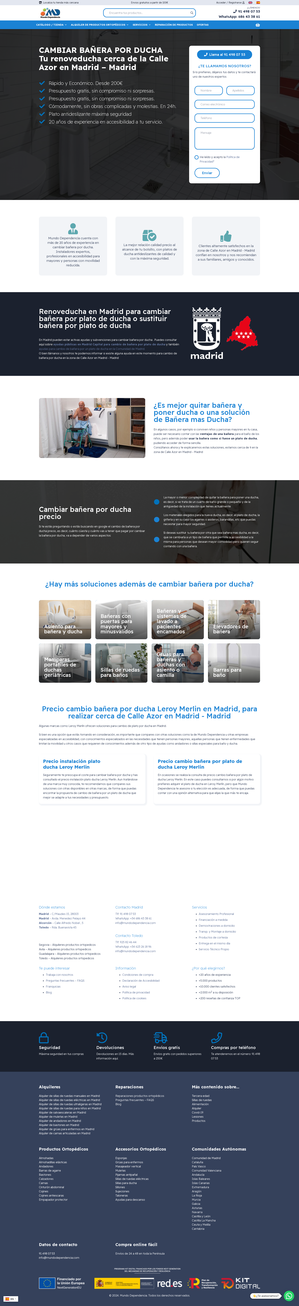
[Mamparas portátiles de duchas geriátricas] (65, 663)
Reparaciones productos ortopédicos (139, 1096)
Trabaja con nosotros (59, 974)
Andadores (46, 1166)
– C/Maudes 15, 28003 (59, 914)
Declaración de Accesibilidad (141, 980)
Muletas (120, 1170)
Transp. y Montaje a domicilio (217, 931)
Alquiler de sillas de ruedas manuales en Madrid (69, 1096)
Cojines (43, 1191)
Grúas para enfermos (129, 1162)
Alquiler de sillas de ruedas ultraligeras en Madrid (70, 1104)
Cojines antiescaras (51, 1195)
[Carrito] (257, 24)
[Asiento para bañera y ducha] (65, 619)
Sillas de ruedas (202, 1100)
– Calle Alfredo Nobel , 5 (61, 923)
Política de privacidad (136, 992)
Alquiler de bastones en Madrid (59, 1125)
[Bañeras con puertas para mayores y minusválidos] (121, 619)
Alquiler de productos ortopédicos (98, 24)
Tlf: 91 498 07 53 (125, 914)
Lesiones (197, 1116)
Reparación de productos (174, 24)
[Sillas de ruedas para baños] (121, 663)
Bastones (45, 1174)
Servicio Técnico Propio (214, 949)
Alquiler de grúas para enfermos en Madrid (66, 1129)
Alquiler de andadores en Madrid (60, 1120)
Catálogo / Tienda (50, 24)
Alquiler (196, 1108)
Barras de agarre (50, 1170)
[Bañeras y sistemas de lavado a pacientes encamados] (178, 619)
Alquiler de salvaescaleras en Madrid (62, 1112)
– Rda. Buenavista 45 (57, 927)
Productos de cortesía (213, 937)
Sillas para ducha (126, 1183)
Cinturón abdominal (51, 1187)
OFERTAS (203, 24)
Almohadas (46, 1158)
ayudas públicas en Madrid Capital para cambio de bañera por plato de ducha (109, 344)
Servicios (140, 24)
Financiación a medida (213, 919)
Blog (49, 992)
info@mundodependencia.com (135, 923)
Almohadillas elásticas (53, 1162)
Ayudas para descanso (130, 1199)
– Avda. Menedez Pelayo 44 (62, 918)
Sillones (120, 1187)
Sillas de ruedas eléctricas (132, 1179)
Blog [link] (118, 1104)
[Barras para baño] (234, 663)
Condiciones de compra (137, 974)
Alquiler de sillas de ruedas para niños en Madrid (70, 1108)
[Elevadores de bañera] (234, 619)
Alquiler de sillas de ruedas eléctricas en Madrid (69, 1100)
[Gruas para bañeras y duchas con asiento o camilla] (178, 663)
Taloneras (121, 1195)
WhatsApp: (133, 918)
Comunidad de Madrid (206, 1158)
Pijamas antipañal (126, 1174)
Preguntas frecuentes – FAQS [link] (134, 1100)
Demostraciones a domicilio (217, 925)
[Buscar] (192, 13)
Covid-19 (197, 1112)
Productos (198, 1120)
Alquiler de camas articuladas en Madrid (64, 1133)
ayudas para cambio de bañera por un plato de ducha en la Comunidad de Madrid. (92, 349)
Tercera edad (200, 1096)
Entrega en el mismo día (214, 943)
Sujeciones (122, 1191)
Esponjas (121, 1158)
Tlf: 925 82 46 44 (126, 942)
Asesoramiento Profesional (216, 914)
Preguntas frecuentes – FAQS (65, 980)
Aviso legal (129, 986)
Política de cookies (134, 998)
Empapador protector (53, 1199)
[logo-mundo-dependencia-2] (50, 13)
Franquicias (53, 986)
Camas (43, 1183)
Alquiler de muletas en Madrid (58, 1116)
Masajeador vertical (128, 1166)
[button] (289, 1296)
